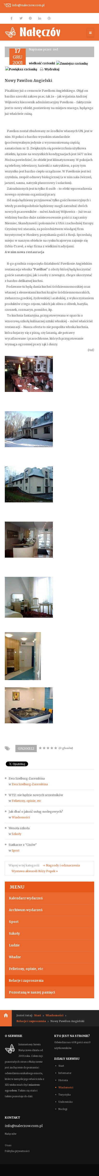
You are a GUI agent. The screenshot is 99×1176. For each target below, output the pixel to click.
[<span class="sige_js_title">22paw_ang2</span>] (29, 484)
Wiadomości (21, 817)
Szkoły (16, 834)
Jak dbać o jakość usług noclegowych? (36, 811)
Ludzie (14, 945)
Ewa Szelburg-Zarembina (27, 778)
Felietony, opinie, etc (26, 801)
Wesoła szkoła (19, 828)
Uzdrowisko (65, 1101)
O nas (8, 1145)
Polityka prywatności (17, 1151)
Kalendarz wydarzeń (26, 898)
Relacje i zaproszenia (26, 981)
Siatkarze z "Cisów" (23, 845)
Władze (15, 957)
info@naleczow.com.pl (28, 5)
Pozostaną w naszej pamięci (32, 992)
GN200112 (26, 748)
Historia (63, 1080)
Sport (15, 850)
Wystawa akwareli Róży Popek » (35, 871)
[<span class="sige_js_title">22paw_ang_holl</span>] (29, 539)
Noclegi (62, 1109)
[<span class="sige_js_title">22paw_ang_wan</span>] (29, 705)
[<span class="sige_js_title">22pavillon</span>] (29, 373)
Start (37, 1015)
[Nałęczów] (32, 32)
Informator (64, 1073)
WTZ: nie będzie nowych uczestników (36, 795)
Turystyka (64, 1094)
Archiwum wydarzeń (26, 910)
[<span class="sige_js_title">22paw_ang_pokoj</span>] (29, 597)
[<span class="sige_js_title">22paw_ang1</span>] (29, 429)
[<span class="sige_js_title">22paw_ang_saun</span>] (23, 656)
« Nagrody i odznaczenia (61, 865)
